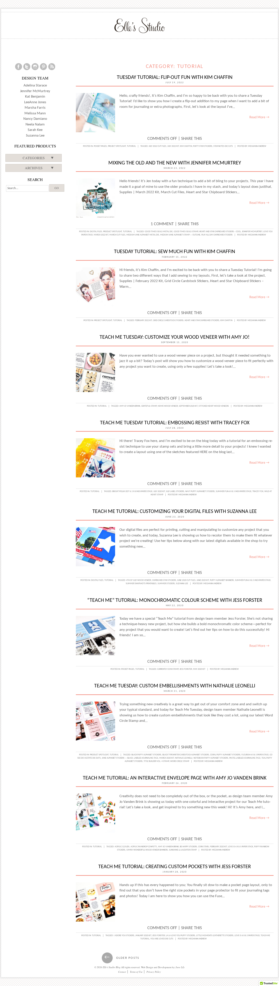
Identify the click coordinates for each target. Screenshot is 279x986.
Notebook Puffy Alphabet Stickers (211, 758)
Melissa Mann (35, 113)
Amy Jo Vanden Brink (129, 406)
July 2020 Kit (159, 491)
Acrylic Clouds (122, 847)
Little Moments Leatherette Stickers (214, 935)
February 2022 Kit (143, 320)
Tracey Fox (257, 491)
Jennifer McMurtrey (252, 231)
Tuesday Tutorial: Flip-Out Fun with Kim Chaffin (175, 77)
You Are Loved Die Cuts (161, 939)
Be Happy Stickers (188, 847)
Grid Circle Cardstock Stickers (168, 320)
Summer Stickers (166, 583)
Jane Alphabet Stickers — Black (117, 758)
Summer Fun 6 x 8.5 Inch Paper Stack (233, 491)
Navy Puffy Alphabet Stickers (200, 491)
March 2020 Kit (166, 758)
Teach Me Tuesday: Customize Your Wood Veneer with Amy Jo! (175, 337)
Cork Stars (203, 847)
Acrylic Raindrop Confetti (144, 847)
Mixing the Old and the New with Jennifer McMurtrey (174, 163)
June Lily (180, 967)
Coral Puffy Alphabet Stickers (225, 755)
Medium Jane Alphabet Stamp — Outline (180, 235)
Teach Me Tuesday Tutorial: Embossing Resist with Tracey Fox (174, 423)
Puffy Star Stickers (202, 146)
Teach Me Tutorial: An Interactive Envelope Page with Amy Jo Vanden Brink (174, 778)
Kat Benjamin (35, 96)
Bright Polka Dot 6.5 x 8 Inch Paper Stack (132, 491)
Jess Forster (186, 669)
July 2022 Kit (173, 146)
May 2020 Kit (199, 669)
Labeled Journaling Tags (146, 758)
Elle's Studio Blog (112, 967)
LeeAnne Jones (35, 102)
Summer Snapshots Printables (141, 583)
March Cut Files (117, 235)
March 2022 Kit (101, 235)
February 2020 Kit (218, 847)
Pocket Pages (100, 146)
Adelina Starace (35, 85)
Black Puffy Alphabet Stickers (146, 755)
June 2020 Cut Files (186, 580)
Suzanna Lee (182, 583)
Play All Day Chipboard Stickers (217, 235)
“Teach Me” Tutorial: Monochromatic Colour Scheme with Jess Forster (174, 600)
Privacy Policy (153, 971)
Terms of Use (136, 971)
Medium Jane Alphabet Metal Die (142, 235)
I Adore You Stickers (124, 935)
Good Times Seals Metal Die (159, 231)
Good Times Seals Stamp (186, 231)
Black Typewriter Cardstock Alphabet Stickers (185, 755)
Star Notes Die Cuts (223, 146)
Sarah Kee (35, 130)
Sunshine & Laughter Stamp (183, 850)
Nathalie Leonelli (183, 758)
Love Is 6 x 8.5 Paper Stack (240, 847)
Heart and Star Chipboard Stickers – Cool (220, 231)
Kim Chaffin (186, 146)
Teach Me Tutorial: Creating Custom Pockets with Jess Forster (174, 866)
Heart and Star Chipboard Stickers (202, 320)
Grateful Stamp (149, 406)
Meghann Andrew (257, 146)
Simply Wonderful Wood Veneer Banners (147, 850)
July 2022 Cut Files (157, 146)
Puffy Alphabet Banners (222, 580)
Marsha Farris (35, 108)
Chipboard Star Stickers (164, 580)
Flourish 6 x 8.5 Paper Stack (255, 755)
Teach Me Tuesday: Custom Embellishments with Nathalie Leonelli (174, 686)
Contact (122, 971)
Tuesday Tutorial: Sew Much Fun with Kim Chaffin (174, 251)
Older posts (121, 958)
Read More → (259, 117)
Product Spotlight (112, 231)
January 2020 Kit (143, 935)
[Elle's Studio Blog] (139, 25)
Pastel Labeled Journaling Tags (244, 758)
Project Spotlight (117, 146)
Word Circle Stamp (179, 761)
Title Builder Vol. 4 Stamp (156, 761)
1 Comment (162, 224)
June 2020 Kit (203, 580)
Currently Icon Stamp (168, 669)
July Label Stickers (175, 491)
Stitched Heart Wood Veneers (214, 406)
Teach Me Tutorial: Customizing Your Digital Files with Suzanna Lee (174, 511)
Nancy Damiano (35, 119)
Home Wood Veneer (168, 406)
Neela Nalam (35, 124)
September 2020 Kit (188, 406)
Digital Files (96, 231)
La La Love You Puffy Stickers (180, 935)
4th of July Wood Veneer (138, 580)
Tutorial (131, 146)
